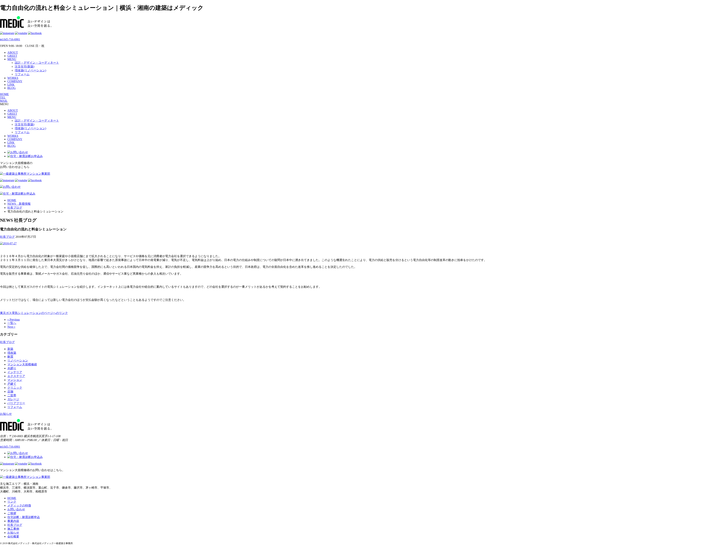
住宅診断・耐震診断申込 (23, 517)
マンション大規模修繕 (22, 364)
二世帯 (11, 395)
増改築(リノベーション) (30, 70)
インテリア (14, 372)
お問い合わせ (16, 509)
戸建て (11, 383)
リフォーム (22, 74)
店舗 (10, 391)
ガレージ (13, 399)
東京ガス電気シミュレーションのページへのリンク (34, 312)
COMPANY (14, 81)
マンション (14, 379)
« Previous (13, 319)
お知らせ (6, 413)
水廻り (11, 368)
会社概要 (13, 536)
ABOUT (12, 52)
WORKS (12, 77)
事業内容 (13, 521)
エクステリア (16, 376)
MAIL (4, 100)
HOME (4, 94)
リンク (11, 501)
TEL (3, 97)
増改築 (11, 352)
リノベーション (17, 360)
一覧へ (11, 323)
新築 (10, 348)
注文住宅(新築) (24, 66)
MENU (11, 59)
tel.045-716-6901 (10, 39)
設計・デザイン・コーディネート (37, 62)
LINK (11, 84)
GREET (12, 55)
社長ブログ (7, 236)
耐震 (10, 356)
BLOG (11, 87)
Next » (11, 326)
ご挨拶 (11, 513)
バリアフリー (16, 403)
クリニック (14, 387)
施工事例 (13, 528)
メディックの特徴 (19, 505)
